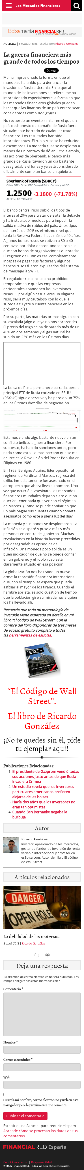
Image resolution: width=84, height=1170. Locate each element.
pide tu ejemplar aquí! (48, 743)
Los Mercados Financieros (37, 5)
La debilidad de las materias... (32, 936)
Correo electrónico (18, 1059)
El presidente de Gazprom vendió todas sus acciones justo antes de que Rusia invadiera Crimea (45, 776)
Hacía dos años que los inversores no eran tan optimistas (43, 804)
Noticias (9, 43)
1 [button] (36, 955)
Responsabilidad (41, 1162)
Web (6, 1077)
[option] (42, 917)
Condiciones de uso (15, 1162)
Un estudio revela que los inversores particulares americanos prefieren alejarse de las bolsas (43, 791)
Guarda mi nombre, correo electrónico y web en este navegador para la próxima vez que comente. (40, 1102)
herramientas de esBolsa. (30, 635)
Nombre (10, 1042)
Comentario (13, 988)
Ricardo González (66, 44)
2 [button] (47, 955)
